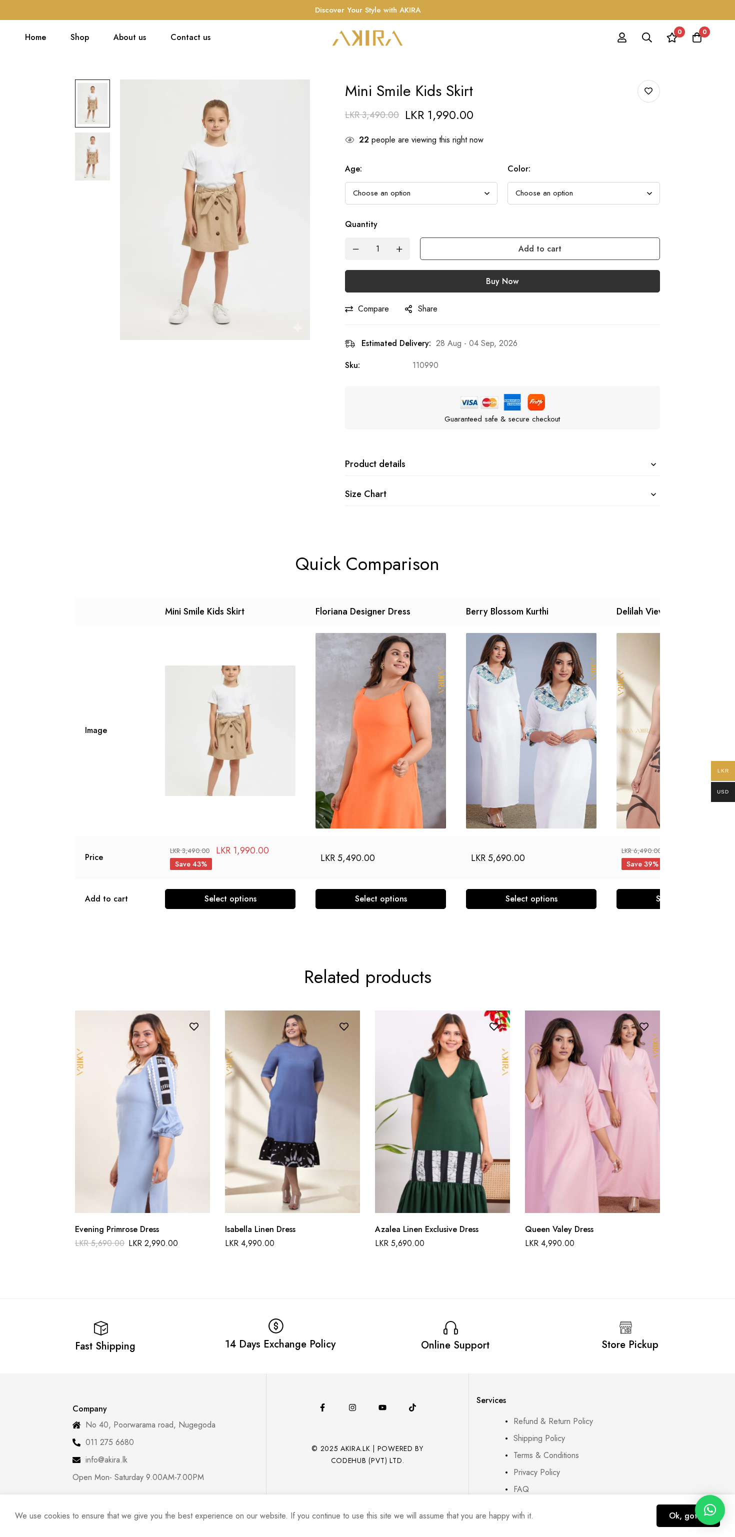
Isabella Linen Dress (260, 1229)
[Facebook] (322, 1408)
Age (353, 168)
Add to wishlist (649, 91)
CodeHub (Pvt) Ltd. (367, 1461)
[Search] (647, 37)
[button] (710, 1510)
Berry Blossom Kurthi (507, 611)
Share (428, 308)
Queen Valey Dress (559, 1229)
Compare (373, 308)
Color (519, 168)
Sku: (352, 365)
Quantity (361, 224)
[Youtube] (382, 1408)
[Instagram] (352, 1408)
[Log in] (622, 37)
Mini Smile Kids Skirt (204, 611)
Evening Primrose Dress (117, 1229)
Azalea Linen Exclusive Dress (426, 1229)
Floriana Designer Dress (363, 611)
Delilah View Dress (653, 611)
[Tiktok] (412, 1408)
